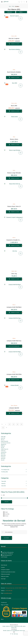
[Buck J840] (14, 92)
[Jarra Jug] (14, 260)
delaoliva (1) (3, 444)
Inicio (10, 6)
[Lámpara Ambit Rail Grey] (14, 327)
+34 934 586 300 (8, 590)
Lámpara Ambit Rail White (14, 374)
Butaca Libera (14, 139)
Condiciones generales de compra (8, 571)
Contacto (3, 567)
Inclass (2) (3, 450)
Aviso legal (3, 578)
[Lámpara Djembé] (14, 394)
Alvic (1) (2, 439)
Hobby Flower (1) (4, 449)
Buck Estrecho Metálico (14, 72)
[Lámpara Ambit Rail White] (14, 360)
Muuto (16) (3, 455)
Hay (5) (2, 447)
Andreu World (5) (4, 441)
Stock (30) (3, 485)
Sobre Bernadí (4, 565)
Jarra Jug (14, 273)
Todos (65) (3, 436)
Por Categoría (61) (5, 469)
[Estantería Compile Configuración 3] (14, 226)
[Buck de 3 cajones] (14, 25)
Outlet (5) (3, 483)
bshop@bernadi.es (8, 593)
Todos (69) (3, 481)
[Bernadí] (8, 2)
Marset (15, 405)
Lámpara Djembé (14, 408)
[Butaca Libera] (14, 125)
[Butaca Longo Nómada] (14, 159)
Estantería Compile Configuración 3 (14, 240)
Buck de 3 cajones (14, 38)
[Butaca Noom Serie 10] (14, 193)
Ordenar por (9, 12)
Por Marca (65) (4, 471)
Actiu (14, 69)
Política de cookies (5, 576)
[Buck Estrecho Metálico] (14, 58)
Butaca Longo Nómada (14, 173)
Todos (13, 6)
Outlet (6, 512)
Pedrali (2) (3, 456)
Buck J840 (14, 105)
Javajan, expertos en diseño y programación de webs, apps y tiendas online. (14, 627)
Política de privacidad (5, 574)
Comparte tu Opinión (5, 569)
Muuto (14, 237)
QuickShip (7, 514)
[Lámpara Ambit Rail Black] (14, 293)
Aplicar (6, 501)
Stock (12, 405)
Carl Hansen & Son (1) (5, 442)
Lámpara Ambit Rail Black (14, 307)
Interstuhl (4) (3, 452)
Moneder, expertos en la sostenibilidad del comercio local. (14, 630)
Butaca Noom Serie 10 (14, 206)
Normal (6, 515)
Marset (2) (3, 453)
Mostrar (21, 12)
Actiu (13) (3, 438)
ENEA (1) (3, 445)
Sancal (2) (3, 458)
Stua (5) (2, 460)
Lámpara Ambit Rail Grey (14, 340)
